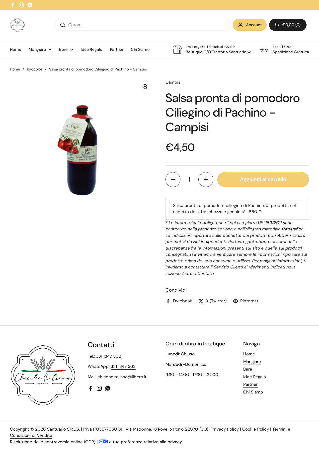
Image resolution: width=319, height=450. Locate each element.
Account (254, 24)
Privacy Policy (225, 429)
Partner (250, 384)
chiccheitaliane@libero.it (122, 377)
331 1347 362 (108, 356)
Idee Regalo (254, 377)
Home (15, 69)
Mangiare (252, 361)
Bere (247, 369)
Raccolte (34, 69)
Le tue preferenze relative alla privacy (144, 442)
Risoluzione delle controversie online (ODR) (52, 442)
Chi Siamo (253, 392)
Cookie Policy (255, 429)
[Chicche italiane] (17, 24)
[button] (288, 25)
